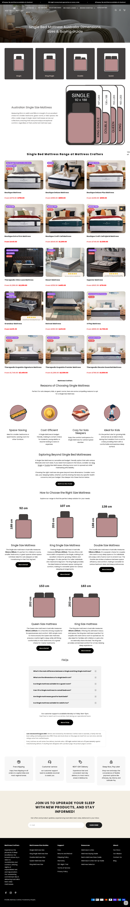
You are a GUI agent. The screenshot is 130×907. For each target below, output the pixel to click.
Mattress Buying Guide (89, 854)
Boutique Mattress (13, 192)
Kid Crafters (42, 8)
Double (47, 465)
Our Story (116, 850)
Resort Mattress (53, 280)
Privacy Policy (62, 871)
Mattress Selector (88, 864)
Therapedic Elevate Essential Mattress (104, 367)
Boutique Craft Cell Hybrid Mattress (103, 236)
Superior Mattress (95, 280)
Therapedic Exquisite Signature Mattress (23, 367)
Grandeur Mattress (13, 323)
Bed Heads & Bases (69, 8)
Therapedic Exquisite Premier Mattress (63, 367)
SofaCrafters (102, 8)
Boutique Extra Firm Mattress (18, 236)
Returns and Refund (64, 854)
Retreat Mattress (53, 323)
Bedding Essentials (86, 8)
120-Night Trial (62, 864)
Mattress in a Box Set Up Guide (92, 861)
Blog (114, 861)
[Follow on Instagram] (10, 892)
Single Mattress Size (37, 850)
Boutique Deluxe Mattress (57, 192)
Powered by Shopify (28, 900)
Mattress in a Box (87, 850)
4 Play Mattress (94, 323)
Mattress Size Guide (65, 484)
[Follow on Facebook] (6, 892)
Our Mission (117, 854)
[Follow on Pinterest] (15, 892)
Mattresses (30, 8)
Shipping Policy (63, 857)
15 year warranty (89, 741)
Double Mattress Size (37, 857)
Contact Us (117, 857)
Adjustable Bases (55, 8)
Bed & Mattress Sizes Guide (91, 857)
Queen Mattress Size (37, 861)
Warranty (61, 861)
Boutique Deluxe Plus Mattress (100, 192)
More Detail (23, 565)
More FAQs (65, 722)
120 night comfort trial (73, 741)
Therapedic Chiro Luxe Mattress (19, 280)
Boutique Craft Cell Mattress (58, 236)
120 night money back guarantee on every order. (51, 2)
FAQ (59, 850)
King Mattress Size (36, 864)
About (28, 12)
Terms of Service (63, 868)
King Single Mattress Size (39, 854)
